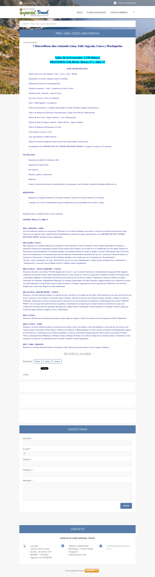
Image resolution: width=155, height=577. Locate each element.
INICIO (79, 12)
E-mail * (27, 449)
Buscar (20, 3)
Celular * (27, 459)
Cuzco (57, 361)
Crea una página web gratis (74, 571)
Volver (26, 374)
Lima (47, 361)
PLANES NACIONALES (96, 12)
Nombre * (27, 438)
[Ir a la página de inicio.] (34, 13)
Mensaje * (28, 480)
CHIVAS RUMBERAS (119, 12)
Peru (38, 361)
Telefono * (28, 470)
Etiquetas (27, 361)
